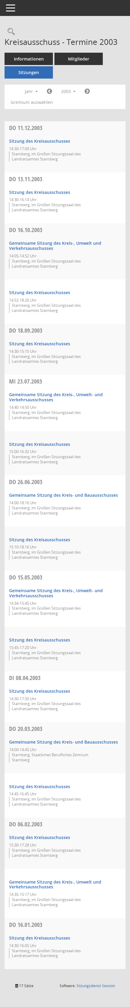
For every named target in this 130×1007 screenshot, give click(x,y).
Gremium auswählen (32, 102)
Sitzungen (28, 72)
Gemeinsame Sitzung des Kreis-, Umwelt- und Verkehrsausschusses (56, 397)
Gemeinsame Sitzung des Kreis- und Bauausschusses (63, 495)
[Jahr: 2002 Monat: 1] (49, 91)
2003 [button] (66, 91)
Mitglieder (78, 59)
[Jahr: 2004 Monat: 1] (87, 91)
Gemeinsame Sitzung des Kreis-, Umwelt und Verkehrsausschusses (55, 245)
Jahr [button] (29, 91)
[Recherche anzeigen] (10, 32)
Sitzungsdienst (95, 985)
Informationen (29, 59)
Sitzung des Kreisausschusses (39, 141)
